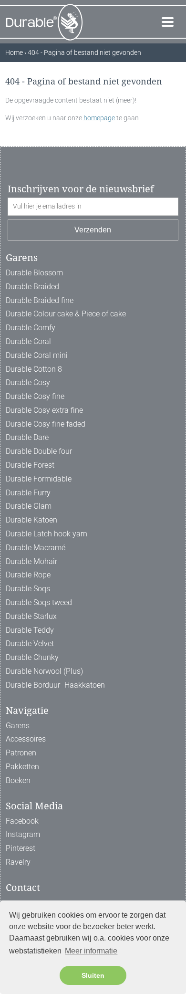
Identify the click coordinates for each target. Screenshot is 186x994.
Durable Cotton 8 (34, 369)
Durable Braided (32, 286)
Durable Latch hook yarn (46, 533)
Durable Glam (29, 506)
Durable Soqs (28, 588)
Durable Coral (28, 341)
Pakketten (22, 766)
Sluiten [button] (93, 975)
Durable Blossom (34, 272)
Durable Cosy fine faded (45, 424)
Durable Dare (27, 437)
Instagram (23, 834)
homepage (99, 118)
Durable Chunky (32, 657)
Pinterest (20, 848)
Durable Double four (39, 451)
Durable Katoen (31, 519)
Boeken (18, 780)
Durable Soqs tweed (39, 602)
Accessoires (26, 738)
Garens (18, 725)
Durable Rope (28, 574)
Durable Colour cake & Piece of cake (66, 313)
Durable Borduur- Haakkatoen (55, 685)
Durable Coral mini (37, 355)
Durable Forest (30, 465)
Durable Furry (28, 492)
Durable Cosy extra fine (44, 410)
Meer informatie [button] (91, 951)
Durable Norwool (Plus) (44, 671)
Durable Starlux (31, 616)
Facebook (22, 821)
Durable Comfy (30, 327)
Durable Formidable (39, 478)
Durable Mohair (31, 561)
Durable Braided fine (39, 300)
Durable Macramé (35, 547)
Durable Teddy (30, 630)
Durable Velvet (30, 643)
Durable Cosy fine (35, 396)
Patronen (21, 752)
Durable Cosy (28, 382)
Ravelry (18, 862)
